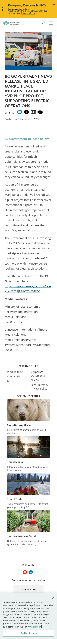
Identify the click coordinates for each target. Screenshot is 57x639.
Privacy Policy (34, 626)
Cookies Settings (28, 633)
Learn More (28, 13)
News (10, 381)
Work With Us (15, 372)
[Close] (53, 597)
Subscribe (28, 590)
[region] (28, 616)
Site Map (36, 380)
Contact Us (13, 376)
